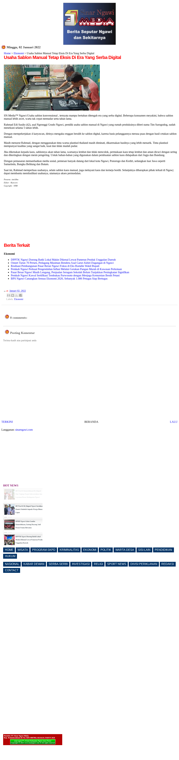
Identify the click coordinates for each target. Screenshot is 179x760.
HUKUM (10, 556)
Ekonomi (19, 53)
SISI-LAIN (144, 549)
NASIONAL (12, 564)
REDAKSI (167, 564)
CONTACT (12, 570)
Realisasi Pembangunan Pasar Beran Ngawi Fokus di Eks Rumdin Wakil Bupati (55, 265)
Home (7, 53)
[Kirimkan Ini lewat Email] (8, 295)
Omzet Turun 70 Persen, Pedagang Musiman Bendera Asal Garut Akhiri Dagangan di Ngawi (62, 262)
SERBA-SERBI (58, 564)
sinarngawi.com (24, 429)
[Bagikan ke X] (16, 295)
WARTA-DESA (124, 549)
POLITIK (106, 549)
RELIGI (98, 564)
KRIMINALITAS (69, 549)
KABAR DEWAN (33, 564)
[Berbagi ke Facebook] (20, 295)
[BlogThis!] (12, 295)
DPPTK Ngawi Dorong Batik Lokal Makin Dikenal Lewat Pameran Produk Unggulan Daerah (63, 259)
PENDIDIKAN (163, 549)
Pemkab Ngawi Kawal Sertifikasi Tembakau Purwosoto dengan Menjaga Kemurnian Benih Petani (65, 275)
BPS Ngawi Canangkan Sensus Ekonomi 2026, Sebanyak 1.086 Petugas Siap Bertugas (59, 278)
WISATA (22, 549)
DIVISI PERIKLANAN (143, 564)
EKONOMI (89, 549)
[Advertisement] (33, 217)
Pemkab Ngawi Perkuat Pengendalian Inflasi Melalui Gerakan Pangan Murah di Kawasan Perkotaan (66, 269)
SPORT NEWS (116, 564)
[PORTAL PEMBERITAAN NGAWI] (89, 43)
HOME (9, 549)
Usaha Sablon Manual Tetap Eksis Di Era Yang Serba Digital (62, 57)
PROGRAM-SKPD (43, 549)
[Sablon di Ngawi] (52, 109)
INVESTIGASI (81, 564)
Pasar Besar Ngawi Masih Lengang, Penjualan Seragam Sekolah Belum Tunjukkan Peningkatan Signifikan (70, 272)
